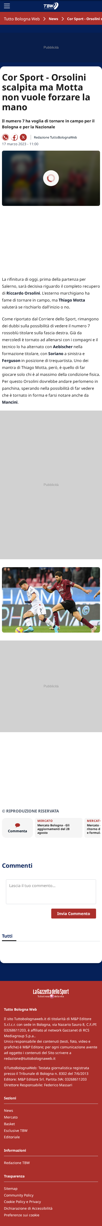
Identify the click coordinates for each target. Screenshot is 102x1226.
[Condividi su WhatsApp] (5, 137)
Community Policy (18, 1195)
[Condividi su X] (23, 137)
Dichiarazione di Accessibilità (28, 1208)
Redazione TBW (17, 1162)
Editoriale (12, 1137)
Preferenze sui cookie (21, 1215)
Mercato (11, 1117)
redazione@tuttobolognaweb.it (29, 1058)
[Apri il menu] (7, 6)
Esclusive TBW (15, 1130)
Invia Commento (73, 913)
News (53, 18)
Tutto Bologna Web (22, 19)
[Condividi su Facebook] (14, 137)
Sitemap (11, 1188)
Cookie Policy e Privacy (22, 1201)
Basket (9, 1123)
